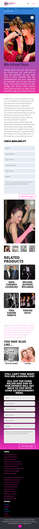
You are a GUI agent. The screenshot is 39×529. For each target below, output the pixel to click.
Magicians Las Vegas (10, 473)
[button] (32, 17)
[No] (37, 523)
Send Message (27, 196)
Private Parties (21, 332)
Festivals (9, 332)
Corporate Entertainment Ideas (13, 477)
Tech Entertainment (10, 459)
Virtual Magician (9, 496)
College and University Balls (24, 9)
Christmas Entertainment (11, 482)
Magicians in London (10, 494)
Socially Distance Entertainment (14, 468)
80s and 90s (14, 325)
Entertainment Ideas (23, 330)
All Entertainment (23, 325)
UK (21, 335)
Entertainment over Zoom (12, 480)
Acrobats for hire (9, 489)
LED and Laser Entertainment (13, 464)
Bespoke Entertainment (11, 466)
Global (14, 332)
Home (5, 9)
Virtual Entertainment (10, 457)
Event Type (12, 9)
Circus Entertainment (10, 487)
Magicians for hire (9, 491)
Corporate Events (12, 330)
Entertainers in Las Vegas (11, 471)
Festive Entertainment (11, 484)
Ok (20, 526)
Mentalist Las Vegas (10, 498)
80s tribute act (21, 337)
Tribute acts (16, 335)
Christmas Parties (17, 328)
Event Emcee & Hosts (10, 454)
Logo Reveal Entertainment (12, 461)
